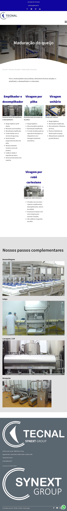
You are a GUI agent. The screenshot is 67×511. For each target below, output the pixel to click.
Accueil (5, 69)
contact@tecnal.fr (7, 461)
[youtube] (31, 9)
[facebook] (27, 9)
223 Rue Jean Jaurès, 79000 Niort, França (13, 451)
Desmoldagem (8, 259)
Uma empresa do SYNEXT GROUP (9, 466)
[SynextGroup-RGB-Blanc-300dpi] (32, 484)
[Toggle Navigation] (65, 22)
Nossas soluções (14, 69)
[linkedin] (40, 9)
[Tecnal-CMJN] (8, 15)
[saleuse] (33, 318)
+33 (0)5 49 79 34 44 (7, 458)
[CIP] (33, 357)
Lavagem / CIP (8, 338)
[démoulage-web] (33, 278)
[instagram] (35, 9)
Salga (4, 299)
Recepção (6, 378)
